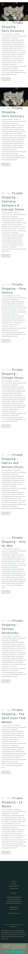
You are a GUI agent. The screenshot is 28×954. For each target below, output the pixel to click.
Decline (13, 951)
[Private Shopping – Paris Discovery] (14, 11)
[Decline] (26, 948)
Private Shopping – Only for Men (14, 542)
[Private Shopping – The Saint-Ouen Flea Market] (14, 699)
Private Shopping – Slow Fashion (14, 289)
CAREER (14, 883)
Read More (6, 79)
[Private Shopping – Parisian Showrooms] (14, 609)
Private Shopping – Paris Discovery (13, 27)
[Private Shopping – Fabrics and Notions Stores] (14, 443)
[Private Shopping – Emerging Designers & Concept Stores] (14, 182)
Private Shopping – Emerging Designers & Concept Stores (13, 202)
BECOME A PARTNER (14, 886)
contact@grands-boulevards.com (14, 903)
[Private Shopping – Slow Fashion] (14, 273)
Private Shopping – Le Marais (12, 802)
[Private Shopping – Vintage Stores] (14, 358)
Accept (7, 951)
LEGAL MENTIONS (14, 888)
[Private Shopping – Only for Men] (14, 529)
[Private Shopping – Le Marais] (14, 789)
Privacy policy (20, 951)
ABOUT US (14, 881)
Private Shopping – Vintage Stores (13, 374)
